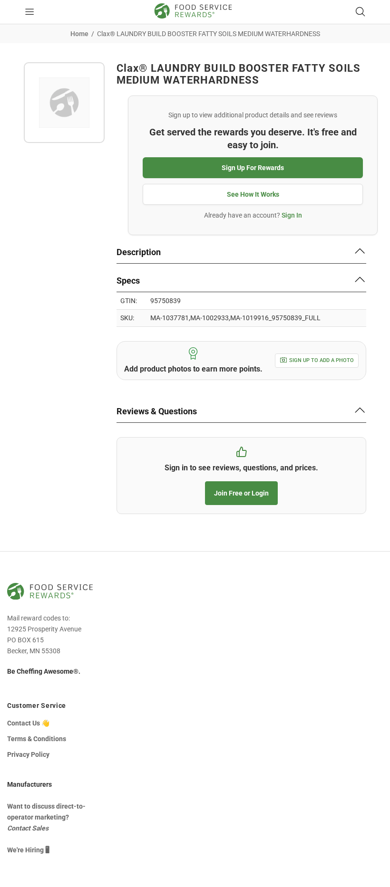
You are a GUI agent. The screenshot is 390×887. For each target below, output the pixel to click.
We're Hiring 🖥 (28, 850)
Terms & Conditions (36, 739)
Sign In (292, 215)
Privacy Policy (28, 754)
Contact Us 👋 (28, 723)
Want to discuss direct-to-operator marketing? (46, 817)
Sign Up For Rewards (253, 168)
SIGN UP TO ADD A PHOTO (321, 360)
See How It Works (253, 194)
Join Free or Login (241, 493)
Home (79, 33)
